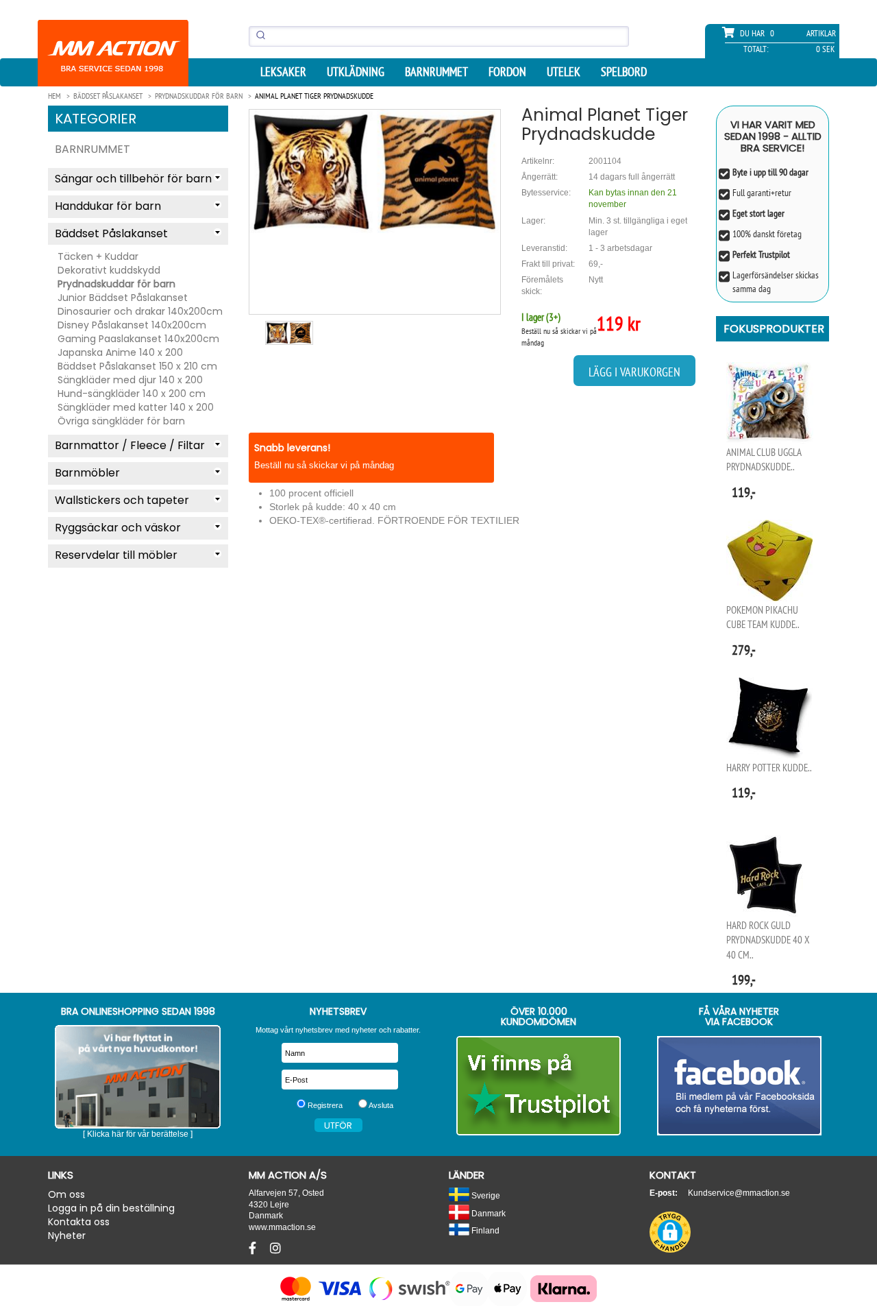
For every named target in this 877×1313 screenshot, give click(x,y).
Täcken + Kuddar (98, 256)
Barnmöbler (87, 473)
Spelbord (624, 72)
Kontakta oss (79, 1222)
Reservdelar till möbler (116, 555)
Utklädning (355, 72)
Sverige (484, 1195)
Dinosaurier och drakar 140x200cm (140, 311)
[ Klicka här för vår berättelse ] (138, 1134)
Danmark (487, 1213)
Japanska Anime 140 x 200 (120, 352)
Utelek (563, 72)
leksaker (283, 72)
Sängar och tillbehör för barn (133, 178)
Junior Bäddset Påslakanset (123, 297)
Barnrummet (436, 72)
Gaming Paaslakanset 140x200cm (138, 339)
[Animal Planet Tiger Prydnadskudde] (374, 171)
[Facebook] (254, 1248)
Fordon (507, 72)
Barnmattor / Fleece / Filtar (130, 445)
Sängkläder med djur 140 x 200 (130, 380)
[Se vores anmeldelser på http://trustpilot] (539, 1085)
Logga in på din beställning (111, 1208)
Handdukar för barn (108, 206)
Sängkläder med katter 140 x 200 (136, 407)
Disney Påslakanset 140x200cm (132, 325)
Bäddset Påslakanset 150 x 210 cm (137, 366)
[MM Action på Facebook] (739, 1085)
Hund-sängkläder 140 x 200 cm (132, 393)
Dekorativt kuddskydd (109, 270)
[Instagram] (275, 1248)
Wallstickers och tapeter (122, 500)
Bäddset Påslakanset (111, 233)
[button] (670, 1232)
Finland (484, 1230)
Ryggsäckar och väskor (118, 527)
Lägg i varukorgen (634, 372)
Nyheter (67, 1235)
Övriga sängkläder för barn (121, 421)
